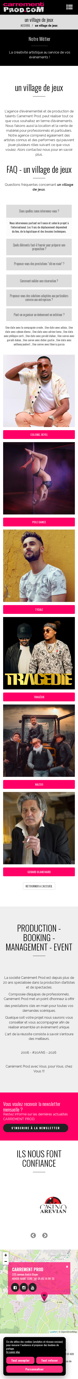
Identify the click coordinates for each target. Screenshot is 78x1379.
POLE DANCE (39, 522)
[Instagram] (24, 1287)
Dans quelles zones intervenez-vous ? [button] (39, 211)
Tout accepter (20, 1360)
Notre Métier (39, 38)
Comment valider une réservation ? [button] (39, 280)
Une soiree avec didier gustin (38, 340)
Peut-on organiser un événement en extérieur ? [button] (39, 314)
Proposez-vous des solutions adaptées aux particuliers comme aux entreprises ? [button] (39, 297)
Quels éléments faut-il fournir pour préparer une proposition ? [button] (39, 246)
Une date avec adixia (56, 327)
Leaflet (53, 1331)
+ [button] (5, 1255)
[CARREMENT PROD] (24, 7)
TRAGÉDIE (39, 697)
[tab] (39, 211)
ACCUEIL (25, 25)
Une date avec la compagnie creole (24, 327)
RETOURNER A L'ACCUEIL (39, 886)
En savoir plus (13, 1352)
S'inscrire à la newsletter (35, 1128)
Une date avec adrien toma (46, 331)
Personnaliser (34, 1369)
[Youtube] (32, 1287)
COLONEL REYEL (39, 434)
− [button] (5, 1261)
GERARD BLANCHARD (39, 872)
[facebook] (15, 1287)
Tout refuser (49, 1360)
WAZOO (39, 784)
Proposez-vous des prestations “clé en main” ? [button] (39, 263)
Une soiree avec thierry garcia (48, 344)
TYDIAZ (39, 609)
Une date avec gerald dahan (41, 335)
